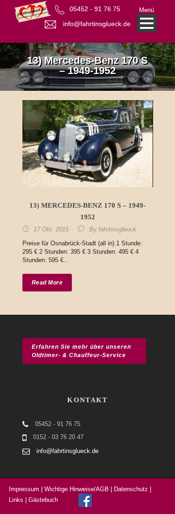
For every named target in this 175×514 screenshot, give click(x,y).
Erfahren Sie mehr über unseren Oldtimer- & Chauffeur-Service (81, 351)
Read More (47, 282)
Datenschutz (131, 489)
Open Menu (147, 23)
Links (16, 499)
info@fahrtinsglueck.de (97, 23)
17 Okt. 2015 (51, 229)
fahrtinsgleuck (117, 229)
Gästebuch (43, 499)
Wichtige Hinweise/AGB (76, 489)
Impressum (24, 489)
